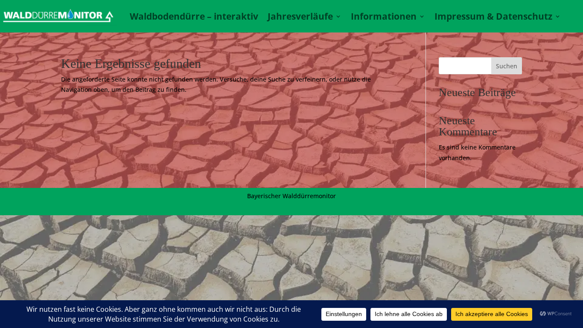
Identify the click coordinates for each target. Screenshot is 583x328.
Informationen (384, 16)
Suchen (506, 66)
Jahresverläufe (300, 16)
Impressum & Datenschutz (493, 16)
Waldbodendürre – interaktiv (194, 16)
